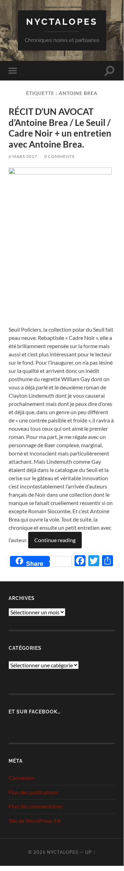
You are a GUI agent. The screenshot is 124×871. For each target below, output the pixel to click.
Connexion (22, 777)
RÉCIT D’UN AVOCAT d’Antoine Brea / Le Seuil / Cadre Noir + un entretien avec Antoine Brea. (60, 128)
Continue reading (55, 540)
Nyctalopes (62, 21)
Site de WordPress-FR (35, 820)
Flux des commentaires (36, 806)
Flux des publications (33, 792)
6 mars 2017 (23, 156)
